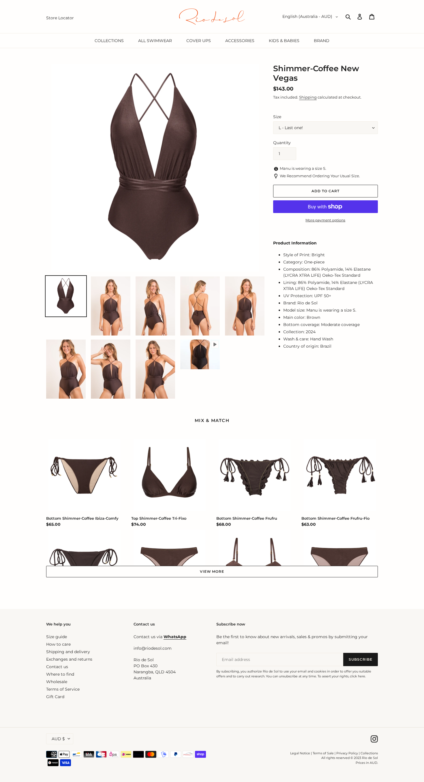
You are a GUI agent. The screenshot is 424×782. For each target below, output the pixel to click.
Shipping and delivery (68, 651)
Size (277, 116)
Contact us (57, 666)
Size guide (56, 636)
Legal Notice (300, 753)
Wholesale (56, 681)
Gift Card (55, 696)
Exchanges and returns (69, 659)
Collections (369, 753)
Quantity (282, 142)
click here (357, 676)
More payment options (325, 220)
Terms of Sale (323, 753)
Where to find (60, 674)
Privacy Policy (347, 753)
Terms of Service (63, 689)
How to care (58, 644)
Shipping (308, 97)
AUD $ (58, 738)
